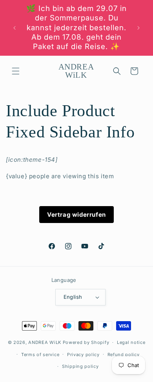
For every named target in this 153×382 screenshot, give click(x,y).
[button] (15, 71)
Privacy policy (83, 354)
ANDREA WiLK (44, 342)
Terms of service (40, 354)
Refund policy (123, 354)
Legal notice (131, 342)
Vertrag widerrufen (76, 214)
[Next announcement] (138, 28)
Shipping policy (80, 366)
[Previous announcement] (14, 28)
